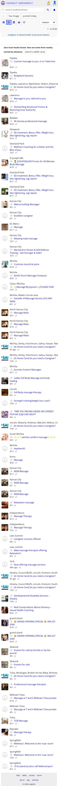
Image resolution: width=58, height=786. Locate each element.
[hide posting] (16, 67)
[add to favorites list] (11, 61)
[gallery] (19, 22)
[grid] (13, 22)
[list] (3, 22)
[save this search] (54, 9)
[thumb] (8, 22)
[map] (24, 22)
